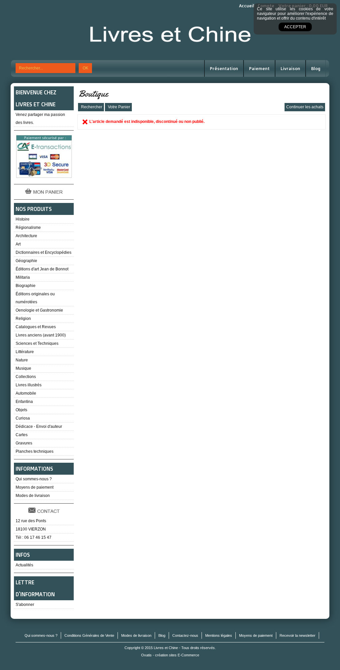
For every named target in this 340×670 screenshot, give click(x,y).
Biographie (26, 285)
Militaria (23, 277)
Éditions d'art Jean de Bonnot (42, 269)
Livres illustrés (29, 385)
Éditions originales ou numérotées (35, 298)
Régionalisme (28, 227)
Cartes (22, 434)
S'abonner (25, 604)
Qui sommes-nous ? (34, 479)
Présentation (224, 68)
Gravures (24, 443)
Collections (26, 376)
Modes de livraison (33, 495)
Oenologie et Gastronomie (39, 310)
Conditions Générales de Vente (89, 635)
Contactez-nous (185, 635)
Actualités (24, 565)
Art (18, 244)
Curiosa (23, 418)
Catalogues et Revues (36, 327)
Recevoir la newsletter (297, 635)
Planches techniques (34, 451)
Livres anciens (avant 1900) (41, 335)
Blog (315, 68)
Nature (22, 360)
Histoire (23, 219)
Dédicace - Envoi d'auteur (39, 426)
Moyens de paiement (34, 487)
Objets (21, 410)
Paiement (259, 68)
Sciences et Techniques (37, 343)
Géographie (26, 260)
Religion (23, 318)
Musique (23, 368)
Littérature (25, 351)
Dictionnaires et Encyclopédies (43, 252)
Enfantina (24, 401)
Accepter (295, 27)
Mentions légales (218, 635)
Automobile (26, 393)
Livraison (290, 68)
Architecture (26, 236)
